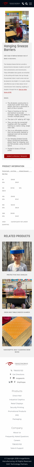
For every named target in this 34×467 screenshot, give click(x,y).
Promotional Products (17, 411)
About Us (17, 433)
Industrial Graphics (17, 400)
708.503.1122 (18, 371)
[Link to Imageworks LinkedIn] (14, 378)
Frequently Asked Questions (17, 436)
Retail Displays (17, 404)
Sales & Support (17, 448)
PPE (17, 415)
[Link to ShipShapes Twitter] (9, 382)
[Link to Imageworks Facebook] (11, 378)
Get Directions (18, 374)
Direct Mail (17, 396)
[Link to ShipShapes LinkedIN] (12, 382)
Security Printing (17, 407)
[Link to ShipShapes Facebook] (15, 382)
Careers (17, 440)
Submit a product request (17, 156)
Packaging (17, 419)
